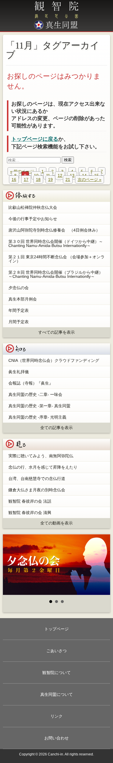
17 (26, 179)
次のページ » (89, 179)
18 (38, 179)
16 (14, 179)
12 (60, 175)
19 (50, 179)
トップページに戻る (34, 139)
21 (67, 179)
